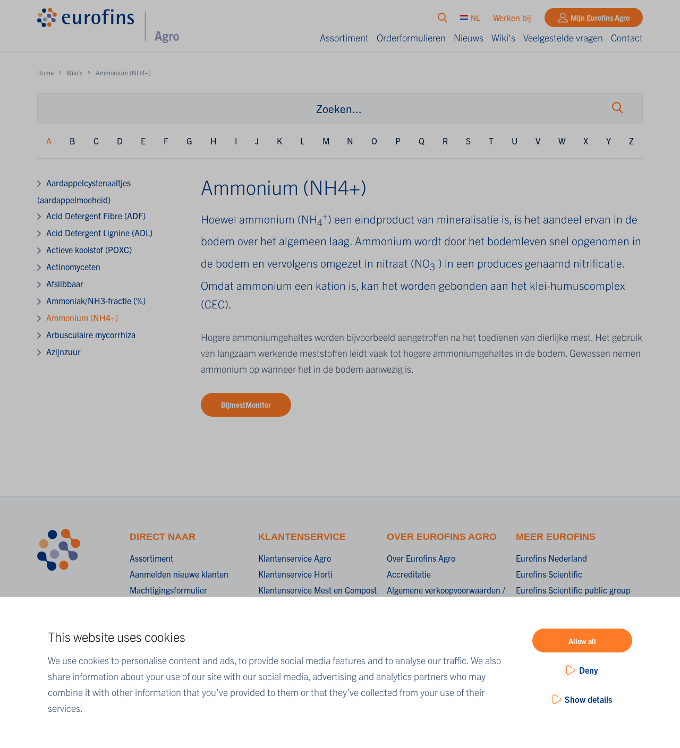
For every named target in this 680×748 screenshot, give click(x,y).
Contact (627, 37)
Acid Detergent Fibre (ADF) (96, 215)
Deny (588, 670)
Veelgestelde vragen (563, 37)
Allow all (582, 641)
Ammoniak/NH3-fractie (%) (96, 300)
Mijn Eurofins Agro (600, 17)
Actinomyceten (73, 266)
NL (475, 17)
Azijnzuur (63, 351)
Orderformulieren (411, 37)
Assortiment (344, 37)
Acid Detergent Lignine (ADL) (99, 232)
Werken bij (512, 17)
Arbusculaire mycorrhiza (90, 334)
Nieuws (468, 37)
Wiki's (503, 37)
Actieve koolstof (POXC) (89, 249)
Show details (588, 699)
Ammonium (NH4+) (82, 317)
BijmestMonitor (246, 404)
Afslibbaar (64, 283)
